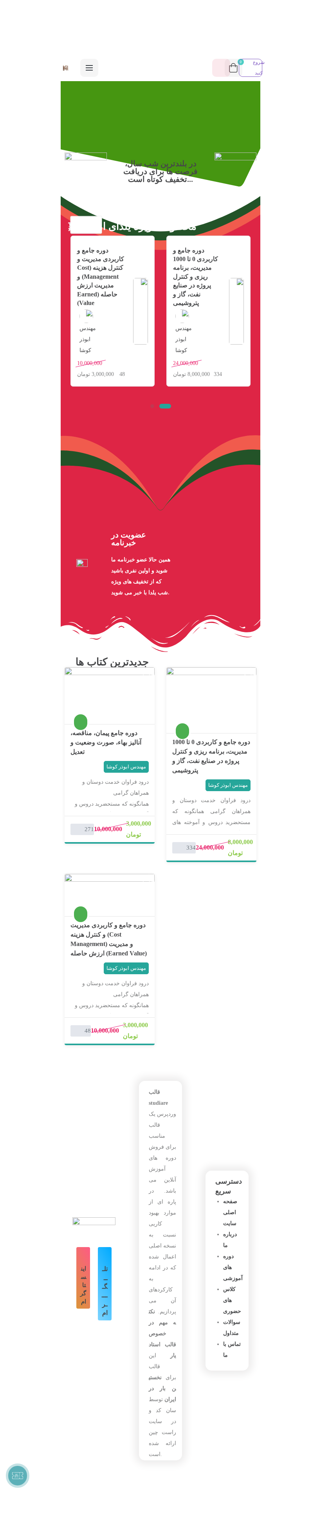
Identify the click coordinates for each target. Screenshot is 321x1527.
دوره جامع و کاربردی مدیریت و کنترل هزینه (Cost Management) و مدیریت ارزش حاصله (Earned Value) (100, 276)
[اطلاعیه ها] (221, 68)
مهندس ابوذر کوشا (183, 339)
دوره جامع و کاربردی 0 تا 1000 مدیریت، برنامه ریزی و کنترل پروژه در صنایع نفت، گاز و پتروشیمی (195, 276)
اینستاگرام (83, 1285)
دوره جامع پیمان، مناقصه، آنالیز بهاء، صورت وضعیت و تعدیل (105, 742)
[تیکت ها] (17, 1475)
